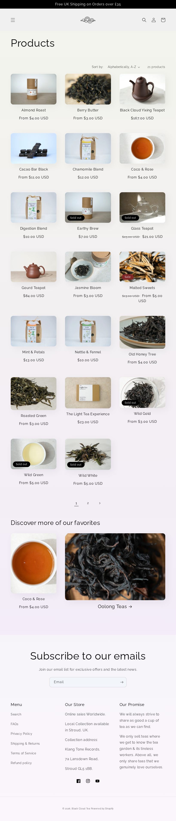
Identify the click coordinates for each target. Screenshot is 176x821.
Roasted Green (33, 416)
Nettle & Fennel (88, 352)
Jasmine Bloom (88, 288)
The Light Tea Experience (87, 414)
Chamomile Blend (88, 169)
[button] (13, 20)
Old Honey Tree (142, 354)
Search (16, 714)
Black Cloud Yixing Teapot (142, 110)
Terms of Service (23, 753)
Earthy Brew (88, 228)
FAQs (14, 724)
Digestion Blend (33, 228)
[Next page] (99, 503)
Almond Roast (33, 110)
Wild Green (33, 475)
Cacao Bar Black (33, 169)
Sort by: (97, 67)
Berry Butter (88, 110)
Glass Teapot (142, 228)
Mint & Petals (33, 352)
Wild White (88, 476)
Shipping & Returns (25, 743)
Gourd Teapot (34, 288)
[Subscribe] (121, 682)
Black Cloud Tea (81, 808)
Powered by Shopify (102, 808)
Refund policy (21, 763)
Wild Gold (142, 414)
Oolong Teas (112, 606)
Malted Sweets (142, 288)
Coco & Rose (142, 169)
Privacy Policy (21, 733)
